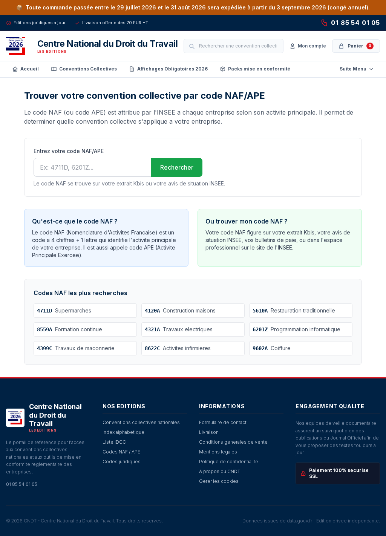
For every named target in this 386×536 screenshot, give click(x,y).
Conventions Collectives (88, 69)
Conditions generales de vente (233, 442)
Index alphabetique (123, 432)
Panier (359, 46)
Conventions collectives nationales (141, 422)
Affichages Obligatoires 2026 (172, 69)
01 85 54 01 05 (355, 22)
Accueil (29, 69)
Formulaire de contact (223, 422)
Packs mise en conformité (259, 69)
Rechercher (176, 167)
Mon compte (312, 46)
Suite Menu (353, 69)
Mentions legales (218, 452)
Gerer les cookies (219, 481)
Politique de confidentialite (228, 461)
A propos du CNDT (219, 471)
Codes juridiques (122, 461)
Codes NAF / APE (121, 452)
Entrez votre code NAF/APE (69, 151)
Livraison (209, 432)
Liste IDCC (114, 442)
